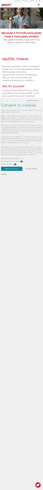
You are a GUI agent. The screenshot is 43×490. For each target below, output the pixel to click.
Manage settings (31, 168)
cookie (29, 138)
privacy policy (5, 140)
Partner (32, 1)
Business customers (21, 1)
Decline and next (33, 100)
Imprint (3, 174)
